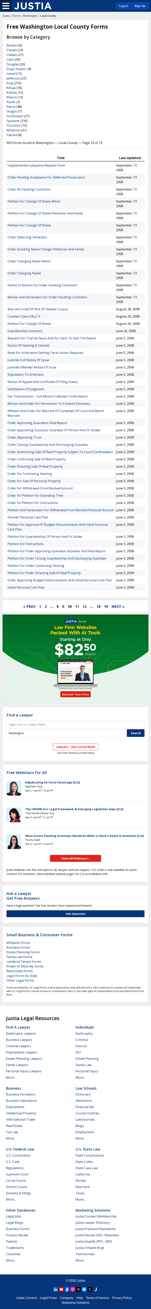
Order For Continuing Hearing (29, 474)
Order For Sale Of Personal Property (34, 481)
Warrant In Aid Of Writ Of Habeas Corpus (37, 309)
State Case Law (87, 1168)
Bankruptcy (84, 1033)
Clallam (11, 55)
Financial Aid (85, 1107)
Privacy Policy (122, 1298)
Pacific (11, 102)
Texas (80, 1193)
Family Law (83, 1065)
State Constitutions (90, 1155)
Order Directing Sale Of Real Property (35, 466)
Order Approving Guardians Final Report (37, 423)
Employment (15, 1107)
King (9, 83)
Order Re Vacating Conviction (29, 189)
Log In (123, 5)
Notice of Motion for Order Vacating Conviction (42, 285)
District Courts (16, 1187)
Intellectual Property (21, 1113)
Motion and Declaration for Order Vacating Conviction (47, 297)
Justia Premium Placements (96, 1229)
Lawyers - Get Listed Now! (75, 747)
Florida (81, 1180)
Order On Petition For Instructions (32, 503)
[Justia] (33, 5)
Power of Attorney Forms (25, 966)
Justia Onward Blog (90, 1248)
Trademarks (15, 1248)
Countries (13, 1254)
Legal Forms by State (21, 976)
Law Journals (85, 1119)
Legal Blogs (14, 1222)
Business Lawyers (19, 1040)
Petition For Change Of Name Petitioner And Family (45, 213)
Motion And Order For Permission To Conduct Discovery (48, 403)
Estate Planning (87, 1058)
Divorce (81, 1046)
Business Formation (20, 1094)
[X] (89, 1289)
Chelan (11, 50)
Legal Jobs (13, 1216)
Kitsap (11, 88)
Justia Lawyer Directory (93, 1222)
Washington (30, 15)
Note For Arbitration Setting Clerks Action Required (45, 353)
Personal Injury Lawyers (23, 1071)
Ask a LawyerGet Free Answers (23, 896)
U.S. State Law (88, 1149)
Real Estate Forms (19, 971)
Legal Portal (48, 1298)
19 (106, 606)
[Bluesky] (84, 1289)
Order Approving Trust (24, 437)
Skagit (11, 111)
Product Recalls (17, 1235)
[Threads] (78, 1289)
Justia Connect (26, 1298)
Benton (11, 45)
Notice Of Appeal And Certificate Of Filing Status (42, 382)
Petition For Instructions (25, 544)
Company (66, 1298)
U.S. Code (12, 1162)
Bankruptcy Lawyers (21, 1033)
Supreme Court (17, 1174)
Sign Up (140, 5)
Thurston (13, 125)
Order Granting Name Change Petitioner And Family (45, 249)
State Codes (84, 1162)
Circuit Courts (16, 1180)
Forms (16, 15)
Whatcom (13, 130)
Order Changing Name (24, 273)
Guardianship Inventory (24, 331)
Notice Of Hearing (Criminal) (28, 345)
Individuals (85, 1027)
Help (79, 1298)
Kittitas (11, 92)
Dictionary (83, 1094)
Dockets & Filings (18, 1193)
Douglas (12, 64)
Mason (11, 97)
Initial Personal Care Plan (26, 587)
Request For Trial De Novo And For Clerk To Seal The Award (51, 338)
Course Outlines (87, 1113)
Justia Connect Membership (96, 1216)
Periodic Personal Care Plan (27, 517)
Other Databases (20, 1210)
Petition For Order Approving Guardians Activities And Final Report (56, 551)
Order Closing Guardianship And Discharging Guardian (47, 444)
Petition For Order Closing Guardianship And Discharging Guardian (56, 558)
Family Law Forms (19, 957)
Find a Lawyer (19, 715)
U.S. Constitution (18, 1155)
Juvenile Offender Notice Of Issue (31, 367)
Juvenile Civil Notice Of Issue (28, 360)
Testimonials (85, 1254)
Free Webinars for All (26, 772)
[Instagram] (72, 1289)
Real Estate (14, 1126)
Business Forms (18, 947)
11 (77, 606)
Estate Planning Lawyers (24, 1058)
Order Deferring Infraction (27, 237)
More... (11, 1077)
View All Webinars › (76, 858)
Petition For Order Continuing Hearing (35, 565)
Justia (6, 15)
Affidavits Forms (18, 943)
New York (83, 1187)
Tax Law (12, 1132)
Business (13, 1088)
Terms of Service (97, 1298)
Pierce (11, 106)
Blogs (80, 1126)
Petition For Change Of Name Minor (34, 201)
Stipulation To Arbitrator (25, 374)
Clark (10, 59)
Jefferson (13, 78)
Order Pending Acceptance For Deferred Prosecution (46, 177)
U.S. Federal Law (20, 1149)
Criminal (82, 1040)
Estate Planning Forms (23, 952)
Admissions (84, 1100)
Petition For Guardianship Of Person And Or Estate (44, 536)
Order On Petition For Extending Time (35, 495)
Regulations (15, 1168)
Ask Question (75, 914)
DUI (78, 1052)
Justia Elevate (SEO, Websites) (97, 1235)
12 (85, 606)
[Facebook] (67, 1289)
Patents (11, 1241)
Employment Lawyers (21, 1052)
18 (98, 606)
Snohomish (14, 116)
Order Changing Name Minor (29, 261)
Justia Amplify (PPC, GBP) (94, 1241)
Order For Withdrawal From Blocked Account (40, 488)
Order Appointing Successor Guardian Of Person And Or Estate (53, 430)
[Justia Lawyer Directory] (95, 1289)
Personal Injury (87, 1071)
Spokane (12, 121)
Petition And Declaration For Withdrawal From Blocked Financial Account (60, 510)
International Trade (20, 1119)
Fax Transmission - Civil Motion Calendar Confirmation (47, 396)
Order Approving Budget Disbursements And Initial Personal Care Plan (59, 580)
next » (117, 606)
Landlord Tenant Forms (23, 961)
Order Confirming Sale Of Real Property (36, 459)
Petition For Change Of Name (29, 225)
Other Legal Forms (20, 980)
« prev (29, 606)
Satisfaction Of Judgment (25, 389)
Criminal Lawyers (18, 1046)
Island (10, 73)
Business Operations (21, 1100)
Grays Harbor (16, 69)
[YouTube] (61, 1289)
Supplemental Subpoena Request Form (36, 165)
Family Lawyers (17, 1065)
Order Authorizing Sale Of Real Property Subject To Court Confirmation (60, 452)
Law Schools (86, 1088)
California (83, 1174)
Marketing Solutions (93, 1210)
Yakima (11, 135)
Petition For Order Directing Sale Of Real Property (44, 573)
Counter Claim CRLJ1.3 (23, 316)
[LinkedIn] (55, 1289)
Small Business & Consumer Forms (39, 934)
